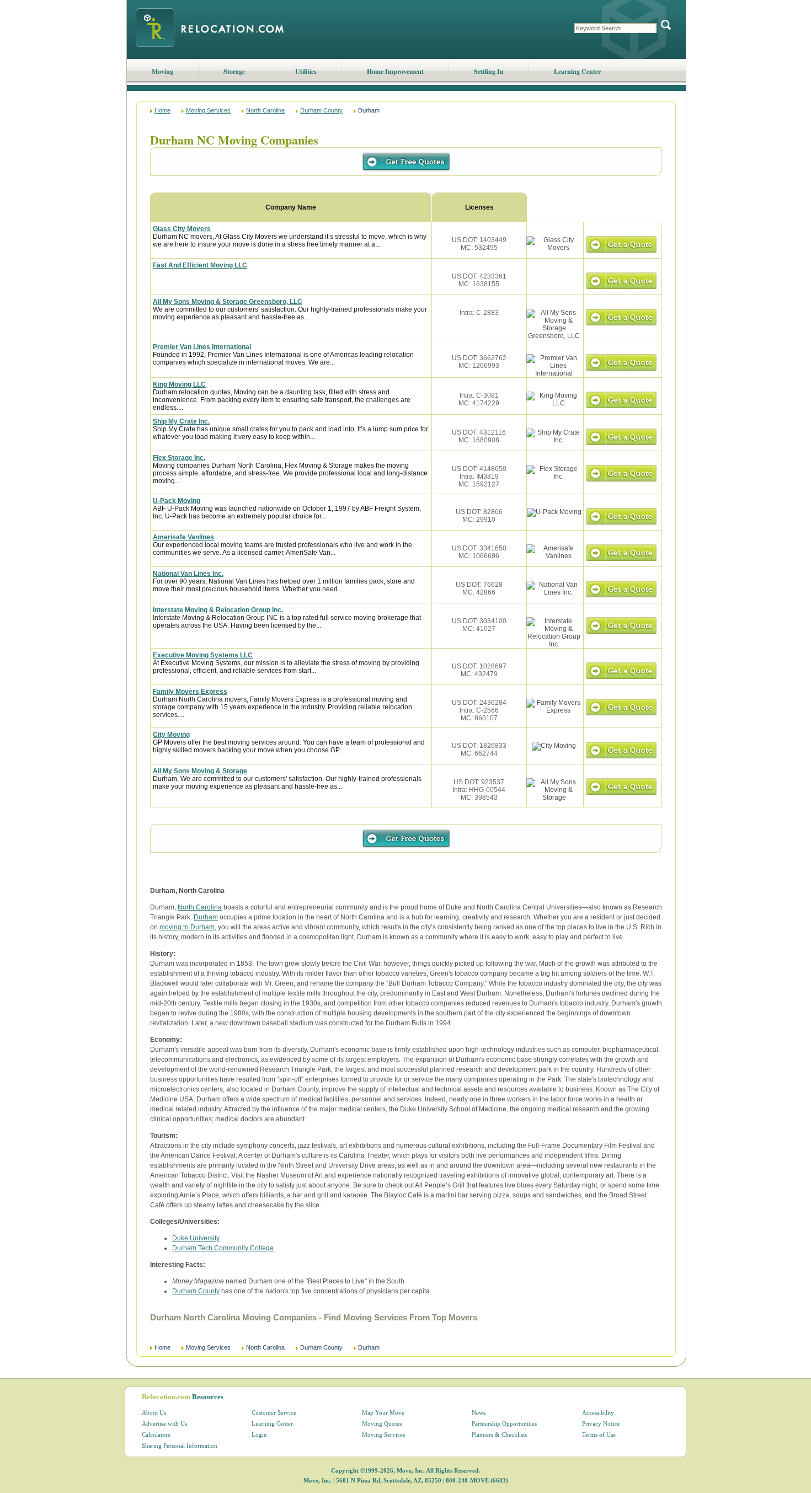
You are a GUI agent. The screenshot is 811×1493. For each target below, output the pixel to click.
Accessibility (598, 1412)
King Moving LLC (179, 384)
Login (259, 1434)
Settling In (489, 71)
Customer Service (274, 1412)
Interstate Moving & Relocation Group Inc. (218, 610)
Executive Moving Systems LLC (203, 655)
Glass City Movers (182, 229)
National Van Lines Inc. (188, 573)
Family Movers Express (190, 691)
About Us (154, 1412)
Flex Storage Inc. (179, 458)
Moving (162, 71)
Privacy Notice (601, 1423)
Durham (206, 917)
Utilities (306, 71)
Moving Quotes (382, 1423)
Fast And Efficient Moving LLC (200, 265)
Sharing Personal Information (179, 1445)
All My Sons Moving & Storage (200, 771)
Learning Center (577, 71)
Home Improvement (395, 71)
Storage (234, 71)
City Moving (171, 735)
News (478, 1412)
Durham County (321, 110)
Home (162, 110)
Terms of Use (599, 1434)
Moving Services (208, 110)
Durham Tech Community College (223, 1248)
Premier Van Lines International (202, 347)
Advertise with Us (164, 1423)
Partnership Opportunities (504, 1423)
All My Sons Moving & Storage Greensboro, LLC (227, 302)
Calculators (156, 1434)
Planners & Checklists (499, 1434)
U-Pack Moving (176, 501)
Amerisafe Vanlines (183, 537)
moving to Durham (187, 927)
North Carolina (265, 110)
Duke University (196, 1238)
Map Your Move (383, 1412)
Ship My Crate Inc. (181, 421)
